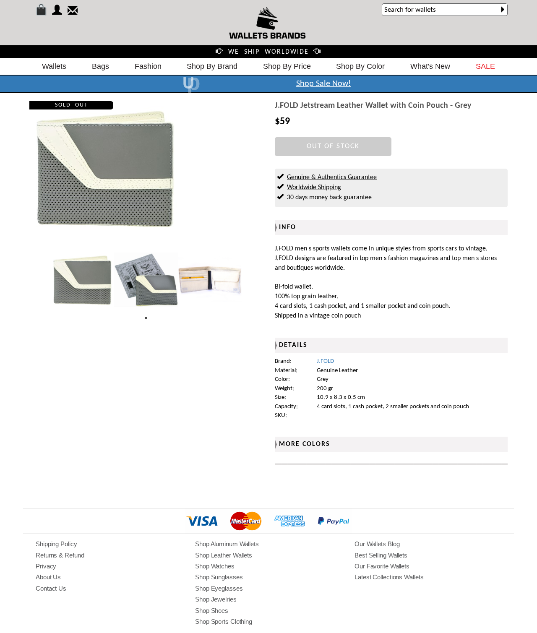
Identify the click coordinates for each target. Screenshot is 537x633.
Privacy (46, 566)
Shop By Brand (212, 66)
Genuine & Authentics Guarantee (332, 177)
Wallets (54, 66)
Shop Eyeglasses (219, 588)
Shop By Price (287, 66)
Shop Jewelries (216, 599)
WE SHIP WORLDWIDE (268, 52)
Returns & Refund (60, 555)
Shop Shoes (211, 610)
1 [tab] (146, 318)
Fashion (148, 66)
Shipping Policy (56, 543)
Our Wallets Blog (377, 543)
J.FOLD (325, 361)
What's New (430, 66)
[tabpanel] (82, 280)
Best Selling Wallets (381, 555)
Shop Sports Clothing (223, 621)
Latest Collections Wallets (389, 577)
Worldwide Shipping (314, 187)
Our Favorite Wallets (382, 566)
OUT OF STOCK (333, 146)
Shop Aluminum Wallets (227, 543)
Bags (100, 66)
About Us (48, 577)
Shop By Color (360, 66)
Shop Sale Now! (323, 84)
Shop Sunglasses (219, 577)
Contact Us (51, 588)
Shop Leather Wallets (223, 555)
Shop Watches (215, 566)
